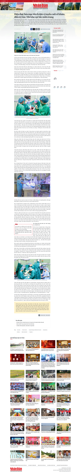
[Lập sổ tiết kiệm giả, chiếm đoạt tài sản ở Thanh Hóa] (64, 427)
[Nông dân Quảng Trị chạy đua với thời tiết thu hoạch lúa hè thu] (17, 374)
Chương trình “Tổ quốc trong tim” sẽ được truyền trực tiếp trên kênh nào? (58, 46)
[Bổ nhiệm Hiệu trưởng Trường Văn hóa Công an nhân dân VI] (33, 399)
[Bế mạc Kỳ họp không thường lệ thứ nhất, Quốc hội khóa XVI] (33, 344)
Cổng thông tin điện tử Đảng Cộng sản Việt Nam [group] (18, 465)
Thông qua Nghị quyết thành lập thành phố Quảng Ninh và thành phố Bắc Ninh (63, 350)
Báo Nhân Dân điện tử (40, 6)
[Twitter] (34, 29)
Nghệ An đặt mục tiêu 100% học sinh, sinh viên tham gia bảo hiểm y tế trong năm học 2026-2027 (17, 433)
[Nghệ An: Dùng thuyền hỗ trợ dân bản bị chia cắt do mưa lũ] (64, 374)
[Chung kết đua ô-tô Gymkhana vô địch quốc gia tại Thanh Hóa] (48, 386)
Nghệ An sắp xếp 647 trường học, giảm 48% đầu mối (33, 433)
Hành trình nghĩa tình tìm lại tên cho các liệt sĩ (32, 392)
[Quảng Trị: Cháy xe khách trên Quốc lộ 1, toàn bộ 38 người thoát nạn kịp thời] (48, 374)
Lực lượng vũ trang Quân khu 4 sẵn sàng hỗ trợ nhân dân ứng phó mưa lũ (58, 31)
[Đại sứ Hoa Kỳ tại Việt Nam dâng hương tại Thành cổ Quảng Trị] (33, 374)
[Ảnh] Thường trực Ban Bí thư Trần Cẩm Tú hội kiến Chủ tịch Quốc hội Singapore (63, 364)
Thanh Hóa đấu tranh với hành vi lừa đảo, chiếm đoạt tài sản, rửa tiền (63, 460)
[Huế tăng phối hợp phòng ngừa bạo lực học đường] (64, 441)
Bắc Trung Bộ (17, 11)
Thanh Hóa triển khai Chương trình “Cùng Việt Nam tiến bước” (16, 404)
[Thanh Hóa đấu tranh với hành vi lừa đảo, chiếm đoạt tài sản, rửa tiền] (64, 454)
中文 (35, 1)
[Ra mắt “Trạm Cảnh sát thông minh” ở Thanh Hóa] (33, 441)
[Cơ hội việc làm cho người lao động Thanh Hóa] (48, 399)
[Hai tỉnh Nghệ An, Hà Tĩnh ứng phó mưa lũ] (48, 454)
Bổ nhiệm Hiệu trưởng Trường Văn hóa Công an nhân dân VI (32, 404)
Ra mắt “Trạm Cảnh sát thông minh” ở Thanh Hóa (32, 446)
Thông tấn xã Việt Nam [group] (42, 465)
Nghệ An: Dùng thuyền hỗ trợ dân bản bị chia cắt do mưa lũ (63, 379)
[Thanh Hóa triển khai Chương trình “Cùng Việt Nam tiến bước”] (17, 399)
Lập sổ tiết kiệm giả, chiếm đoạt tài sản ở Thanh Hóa (64, 433)
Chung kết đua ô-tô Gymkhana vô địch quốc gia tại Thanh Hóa (48, 392)
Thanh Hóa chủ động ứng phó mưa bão (48, 432)
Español (45, 1)
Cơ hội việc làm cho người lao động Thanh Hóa (47, 404)
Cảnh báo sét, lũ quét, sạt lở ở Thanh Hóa (32, 460)
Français (38, 1)
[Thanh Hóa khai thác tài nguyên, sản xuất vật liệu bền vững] (17, 386)
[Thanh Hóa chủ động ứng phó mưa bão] (48, 427)
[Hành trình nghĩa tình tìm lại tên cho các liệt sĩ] (33, 386)
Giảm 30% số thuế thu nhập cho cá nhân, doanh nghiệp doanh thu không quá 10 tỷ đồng (32, 364)
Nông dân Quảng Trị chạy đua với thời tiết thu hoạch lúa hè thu (17, 379)
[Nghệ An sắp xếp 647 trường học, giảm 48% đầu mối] (33, 427)
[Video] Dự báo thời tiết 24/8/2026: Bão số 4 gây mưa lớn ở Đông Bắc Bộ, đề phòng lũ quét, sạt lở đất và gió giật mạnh (58, 56)
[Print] (39, 29)
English (33, 1)
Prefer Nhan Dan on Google (46, 29)
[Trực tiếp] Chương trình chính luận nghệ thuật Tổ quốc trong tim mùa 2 (58, 50)
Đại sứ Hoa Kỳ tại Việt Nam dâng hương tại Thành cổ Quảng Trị (31, 379)
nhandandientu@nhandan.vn (66, 471)
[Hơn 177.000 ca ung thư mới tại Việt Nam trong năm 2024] (17, 441)
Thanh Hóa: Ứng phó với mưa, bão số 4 (63, 391)
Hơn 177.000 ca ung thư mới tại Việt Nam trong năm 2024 (16, 446)
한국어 (48, 1)
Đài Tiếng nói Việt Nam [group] (51, 465)
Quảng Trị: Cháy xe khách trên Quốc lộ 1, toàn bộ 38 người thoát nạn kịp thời (48, 379)
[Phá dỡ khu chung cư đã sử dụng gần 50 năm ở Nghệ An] (48, 412)
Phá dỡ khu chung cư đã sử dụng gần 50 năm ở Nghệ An (47, 418)
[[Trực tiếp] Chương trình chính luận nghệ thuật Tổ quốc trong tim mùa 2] (48, 344)
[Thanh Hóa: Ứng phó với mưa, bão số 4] (64, 386)
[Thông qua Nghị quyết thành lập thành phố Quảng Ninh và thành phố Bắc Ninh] (64, 344)
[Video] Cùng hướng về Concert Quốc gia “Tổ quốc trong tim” (58, 66)
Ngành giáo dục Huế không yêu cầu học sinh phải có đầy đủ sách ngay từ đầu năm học (63, 405)
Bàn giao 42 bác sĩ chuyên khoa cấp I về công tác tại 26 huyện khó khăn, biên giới (30, 322)
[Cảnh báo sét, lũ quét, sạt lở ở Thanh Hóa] (33, 454)
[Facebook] (31, 29)
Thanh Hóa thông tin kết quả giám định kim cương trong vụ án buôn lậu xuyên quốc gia (16, 460)
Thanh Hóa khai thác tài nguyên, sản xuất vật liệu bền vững (16, 392)
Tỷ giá (59, 70)
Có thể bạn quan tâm (17, 338)
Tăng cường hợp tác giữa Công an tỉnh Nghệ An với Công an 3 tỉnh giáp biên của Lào (48, 447)
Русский (41, 1)
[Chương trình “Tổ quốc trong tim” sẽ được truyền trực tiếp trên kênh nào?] (17, 358)
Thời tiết (55, 70)
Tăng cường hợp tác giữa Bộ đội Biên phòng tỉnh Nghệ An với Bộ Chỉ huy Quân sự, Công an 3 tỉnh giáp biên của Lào (58, 41)
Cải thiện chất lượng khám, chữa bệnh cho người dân (25, 325)
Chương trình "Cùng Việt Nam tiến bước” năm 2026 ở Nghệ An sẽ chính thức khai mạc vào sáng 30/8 (63, 418)
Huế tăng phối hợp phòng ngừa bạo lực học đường (63, 446)
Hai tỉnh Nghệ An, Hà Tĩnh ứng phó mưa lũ (47, 460)
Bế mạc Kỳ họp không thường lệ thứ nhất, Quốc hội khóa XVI (58, 35)
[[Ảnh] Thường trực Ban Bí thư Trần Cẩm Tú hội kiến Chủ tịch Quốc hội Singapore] (64, 358)
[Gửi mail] (36, 29)
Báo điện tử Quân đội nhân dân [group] (62, 465)
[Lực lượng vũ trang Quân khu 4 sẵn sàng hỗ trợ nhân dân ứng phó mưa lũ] (17, 344)
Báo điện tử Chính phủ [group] (32, 465)
